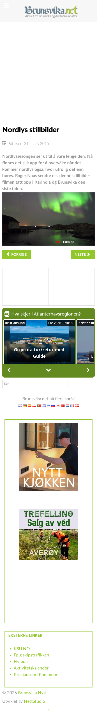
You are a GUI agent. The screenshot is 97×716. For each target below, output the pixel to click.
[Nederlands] (67, 405)
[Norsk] (77, 405)
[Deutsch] (25, 405)
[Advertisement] (48, 70)
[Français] (72, 405)
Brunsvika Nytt (32, 693)
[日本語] (58, 405)
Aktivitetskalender (31, 668)
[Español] (29, 405)
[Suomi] (48, 405)
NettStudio (34, 701)
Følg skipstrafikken (31, 655)
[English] (20, 405)
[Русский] (53, 405)
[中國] (63, 405)
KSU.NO (22, 649)
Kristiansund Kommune (36, 675)
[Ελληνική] (44, 405)
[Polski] (34, 405)
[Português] (39, 405)
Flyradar (21, 662)
